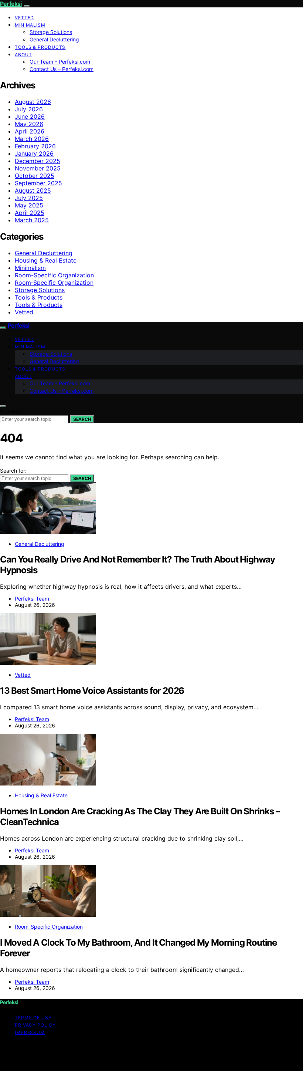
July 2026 (29, 109)
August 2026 (33, 101)
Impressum (30, 1032)
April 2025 (29, 212)
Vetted (24, 17)
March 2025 (32, 220)
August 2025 (33, 190)
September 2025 (38, 183)
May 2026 (29, 124)
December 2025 (37, 161)
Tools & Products (40, 47)
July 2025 (29, 198)
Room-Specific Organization (54, 275)
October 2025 (34, 175)
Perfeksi (11, 3)
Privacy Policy (35, 1025)
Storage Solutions (51, 32)
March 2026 (32, 138)
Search (82, 419)
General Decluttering (54, 39)
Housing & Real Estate (45, 260)
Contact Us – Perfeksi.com (61, 69)
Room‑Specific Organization (54, 282)
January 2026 (34, 153)
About (23, 54)
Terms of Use (33, 1017)
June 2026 (30, 116)
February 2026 (35, 146)
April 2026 (29, 131)
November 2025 (38, 168)
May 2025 (29, 205)
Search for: (13, 411)
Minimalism (30, 25)
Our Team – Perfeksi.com (60, 61)
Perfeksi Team (32, 598)
